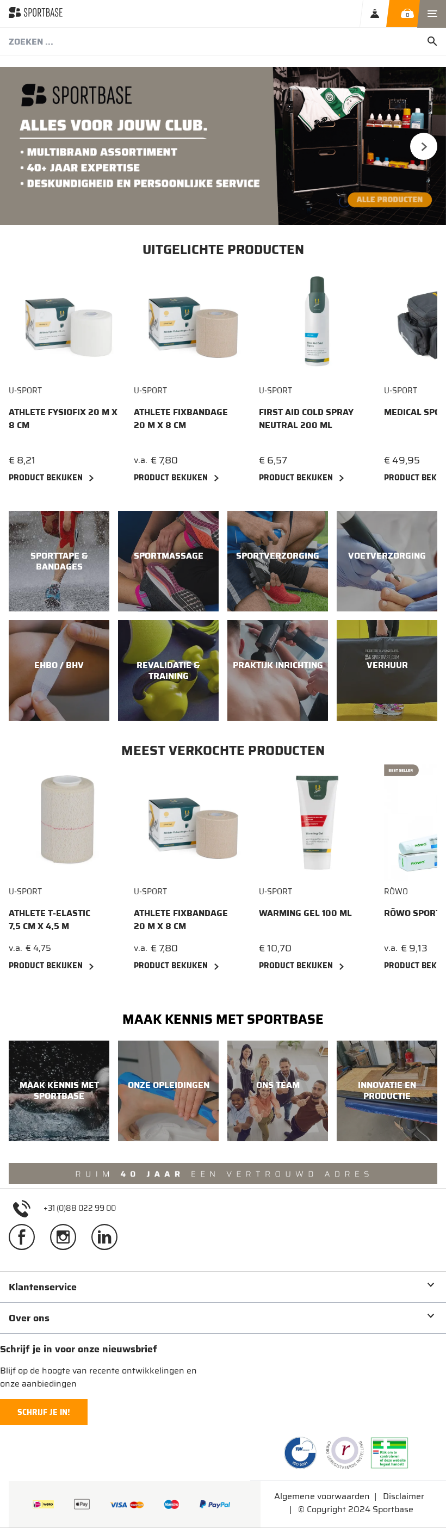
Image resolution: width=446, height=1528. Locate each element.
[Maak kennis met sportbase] (59, 1091)
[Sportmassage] (168, 561)
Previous (22, 146)
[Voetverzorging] (387, 561)
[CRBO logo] (345, 1453)
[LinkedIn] (108, 1240)
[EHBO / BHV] (59, 670)
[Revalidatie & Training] (168, 670)
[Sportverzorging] (277, 561)
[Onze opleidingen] (168, 1091)
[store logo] (36, 13)
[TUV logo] (300, 1453)
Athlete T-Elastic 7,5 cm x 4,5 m (49, 920)
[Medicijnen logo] (389, 1453)
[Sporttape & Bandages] (59, 561)
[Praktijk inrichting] (277, 670)
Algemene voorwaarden (322, 1496)
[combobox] (223, 42)
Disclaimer (403, 1496)
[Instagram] (67, 1240)
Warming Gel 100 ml (305, 913)
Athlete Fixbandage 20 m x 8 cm (181, 419)
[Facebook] (26, 1240)
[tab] (223, 1287)
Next (423, 146)
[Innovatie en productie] (387, 1091)
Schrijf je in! (43, 1412)
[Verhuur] (387, 670)
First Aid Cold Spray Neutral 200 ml (306, 419)
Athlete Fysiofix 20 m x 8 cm (63, 419)
